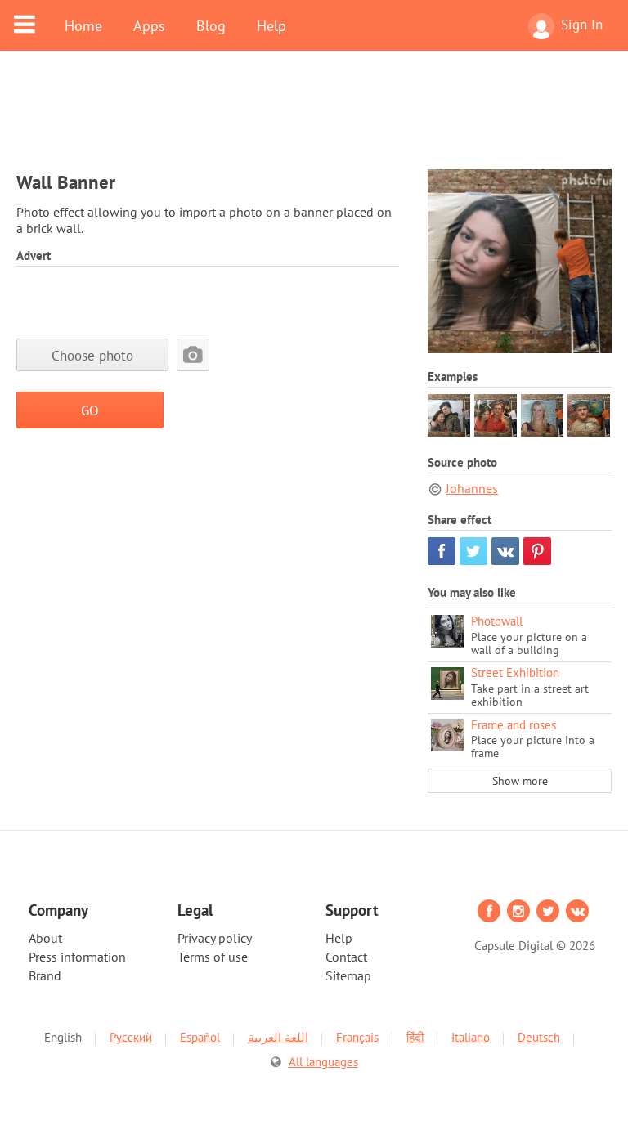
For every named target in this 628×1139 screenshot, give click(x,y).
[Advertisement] (314, 120)
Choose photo (92, 355)
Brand (45, 975)
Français (357, 1037)
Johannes (472, 488)
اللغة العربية (278, 1037)
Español (200, 1037)
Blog (211, 25)
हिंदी (415, 1037)
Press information (77, 956)
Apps (149, 25)
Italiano (470, 1037)
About (45, 938)
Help (271, 25)
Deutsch (539, 1037)
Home (83, 25)
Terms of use (212, 956)
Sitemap (348, 975)
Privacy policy (214, 938)
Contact (346, 956)
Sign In (582, 25)
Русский (131, 1037)
